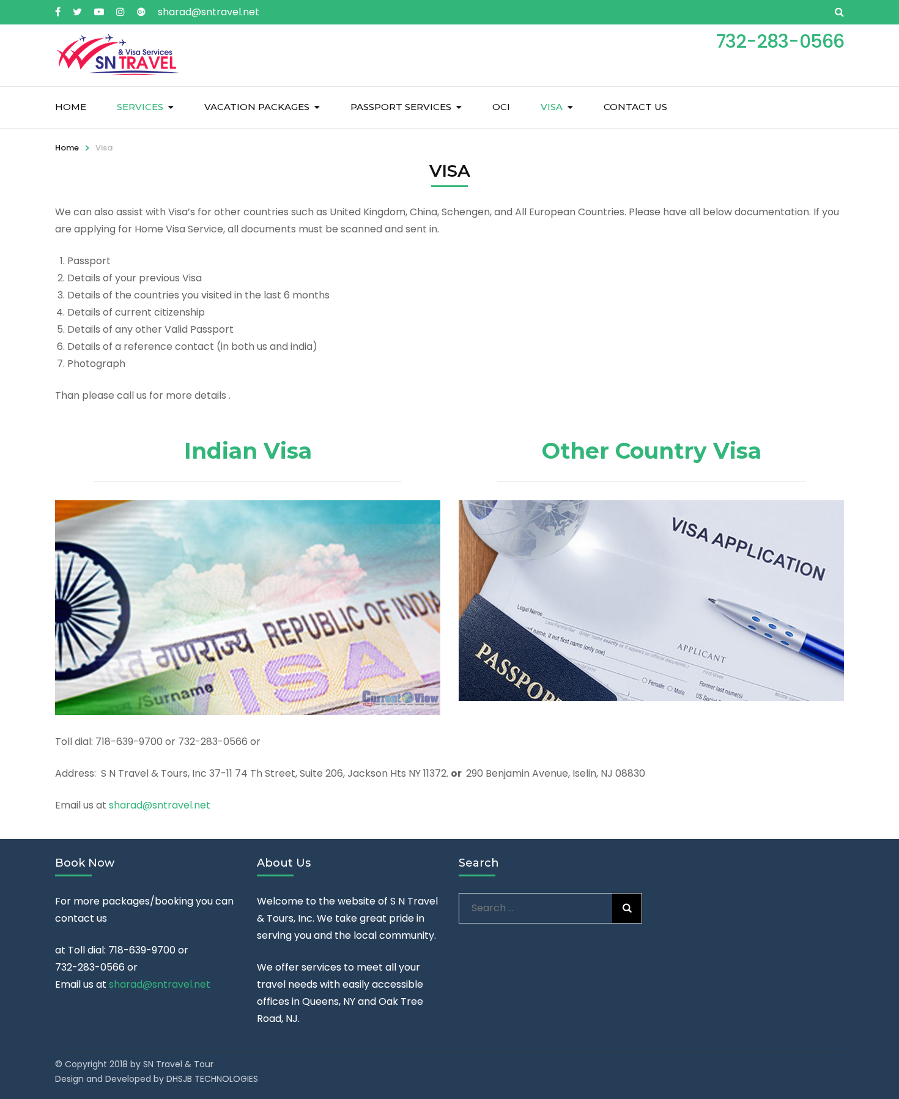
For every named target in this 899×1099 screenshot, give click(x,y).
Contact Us (635, 107)
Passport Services (400, 107)
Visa (552, 107)
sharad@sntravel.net (208, 12)
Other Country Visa (651, 450)
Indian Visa (248, 450)
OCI (501, 107)
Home (70, 107)
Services (140, 107)
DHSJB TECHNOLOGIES (211, 1079)
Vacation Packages (256, 107)
